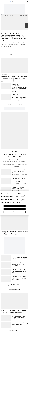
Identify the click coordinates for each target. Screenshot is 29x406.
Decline (14, 208)
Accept (14, 206)
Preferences (14, 211)
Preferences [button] (18, 202)
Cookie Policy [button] (15, 200)
